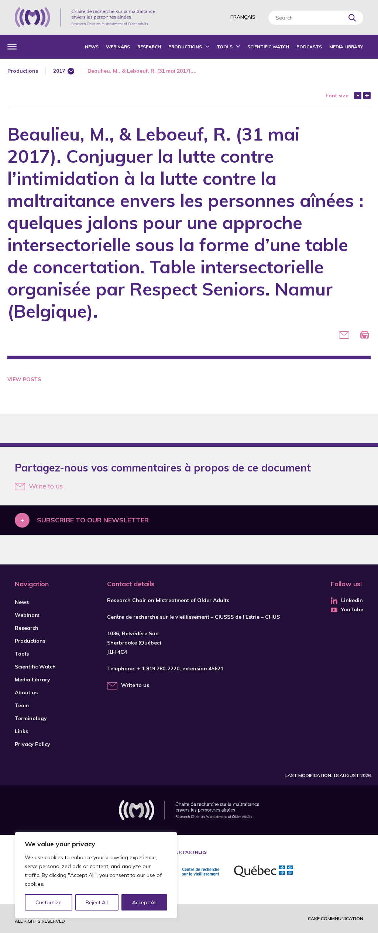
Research (149, 46)
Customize (48, 902)
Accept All (144, 902)
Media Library (346, 46)
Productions (185, 46)
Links (21, 731)
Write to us (46, 486)
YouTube (352, 609)
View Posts (24, 379)
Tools (225, 46)
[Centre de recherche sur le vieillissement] (188, 872)
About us (26, 692)
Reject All (97, 902)
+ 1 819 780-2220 (158, 668)
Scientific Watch (268, 46)
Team (22, 705)
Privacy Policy (32, 744)
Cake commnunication (335, 918)
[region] (96, 875)
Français (242, 17)
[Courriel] (344, 335)
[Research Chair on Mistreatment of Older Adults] (85, 17)
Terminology (31, 718)
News (92, 46)
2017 (59, 71)
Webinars (118, 46)
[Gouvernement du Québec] (263, 872)
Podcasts (309, 46)
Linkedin (352, 600)
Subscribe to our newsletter (93, 520)
